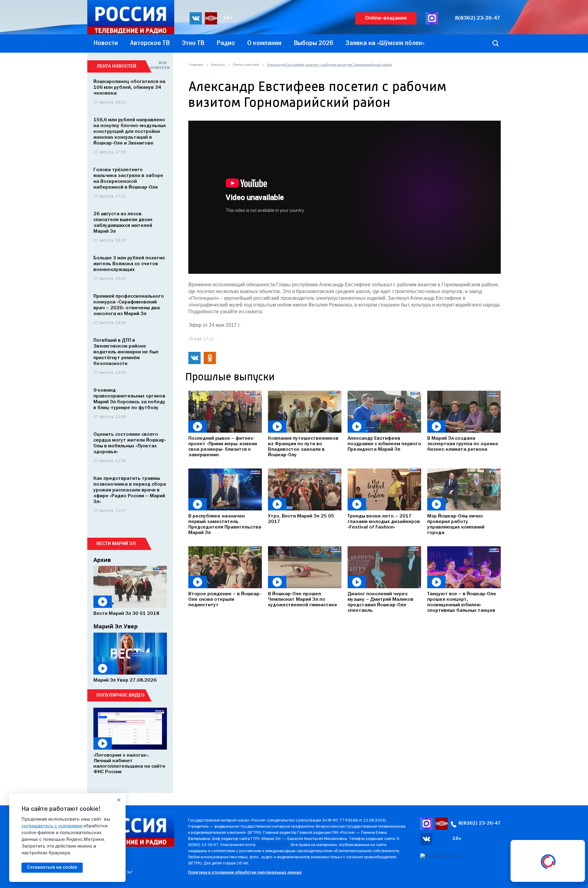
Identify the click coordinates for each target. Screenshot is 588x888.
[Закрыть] (119, 800)
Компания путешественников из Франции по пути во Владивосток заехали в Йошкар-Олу (303, 446)
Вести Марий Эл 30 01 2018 (126, 613)
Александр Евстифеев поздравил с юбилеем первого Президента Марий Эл (384, 444)
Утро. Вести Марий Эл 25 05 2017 (301, 519)
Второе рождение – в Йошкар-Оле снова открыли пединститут (224, 599)
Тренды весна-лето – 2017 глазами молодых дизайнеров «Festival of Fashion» (384, 521)
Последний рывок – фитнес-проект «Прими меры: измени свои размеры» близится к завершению (222, 446)
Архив (102, 559)
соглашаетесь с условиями (51, 826)
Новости (218, 64)
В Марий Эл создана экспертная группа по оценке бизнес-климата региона (462, 444)
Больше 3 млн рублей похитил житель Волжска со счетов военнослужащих (129, 264)
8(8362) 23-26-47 (477, 18)
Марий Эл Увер (115, 626)
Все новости (158, 65)
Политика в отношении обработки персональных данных (245, 872)
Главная (195, 64)
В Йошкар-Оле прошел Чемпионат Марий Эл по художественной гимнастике (302, 599)
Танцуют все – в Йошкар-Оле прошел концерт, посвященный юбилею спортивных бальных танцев (461, 602)
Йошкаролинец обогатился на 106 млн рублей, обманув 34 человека (129, 88)
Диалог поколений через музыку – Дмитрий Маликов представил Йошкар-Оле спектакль (380, 602)
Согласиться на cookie (52, 867)
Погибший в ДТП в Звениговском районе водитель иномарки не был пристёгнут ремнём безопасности (125, 352)
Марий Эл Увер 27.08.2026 (124, 680)
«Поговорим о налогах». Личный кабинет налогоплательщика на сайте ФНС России (129, 763)
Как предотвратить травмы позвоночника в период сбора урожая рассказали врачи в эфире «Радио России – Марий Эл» (129, 490)
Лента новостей (246, 64)
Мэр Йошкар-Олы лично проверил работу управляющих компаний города (455, 524)
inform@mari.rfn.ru (273, 845)
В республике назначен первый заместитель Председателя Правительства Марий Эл (224, 524)
